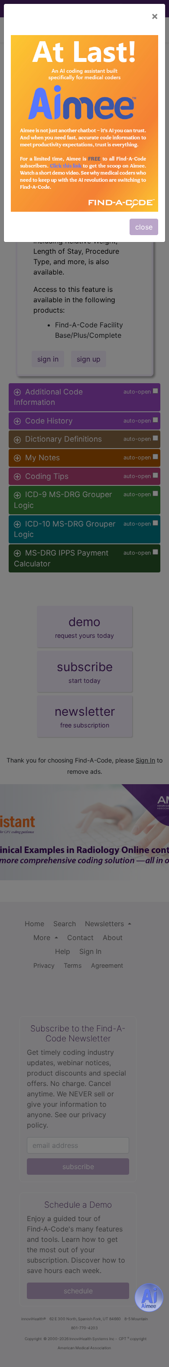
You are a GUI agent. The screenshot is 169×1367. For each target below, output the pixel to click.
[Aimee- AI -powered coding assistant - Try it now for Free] (149, 1297)
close (144, 227)
